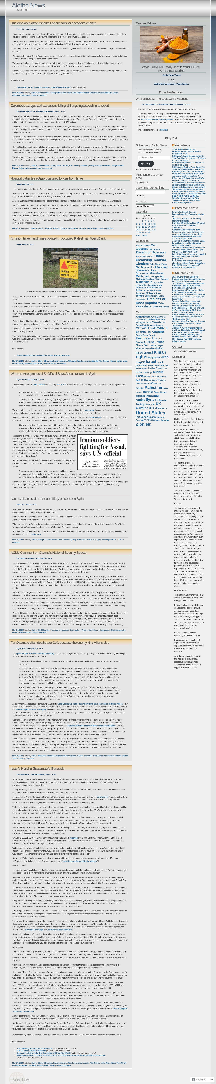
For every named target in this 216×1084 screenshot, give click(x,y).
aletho (34, 93)
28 (140, 233)
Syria (99, 540)
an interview (102, 797)
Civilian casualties (84, 756)
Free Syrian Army (84, 540)
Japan (150, 366)
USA (138, 417)
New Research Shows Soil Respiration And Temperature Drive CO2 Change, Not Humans (188, 290)
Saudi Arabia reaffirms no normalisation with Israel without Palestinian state (186, 151)
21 (140, 230)
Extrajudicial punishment (99, 166)
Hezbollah (157, 348)
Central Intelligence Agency (149, 325)
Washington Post (109, 540)
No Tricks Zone (184, 272)
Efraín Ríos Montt (118, 1063)
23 (146, 230)
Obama (15, 632)
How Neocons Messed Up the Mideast (80, 861)
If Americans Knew (186, 208)
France (159, 341)
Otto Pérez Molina (35, 1065)
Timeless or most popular (88, 361)
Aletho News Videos (172, 75)
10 (149, 224)
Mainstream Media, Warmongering (62, 540)
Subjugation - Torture (59, 166)
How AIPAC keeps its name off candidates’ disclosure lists (186, 266)
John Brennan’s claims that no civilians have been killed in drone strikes (90, 704)
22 (143, 230)
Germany (150, 345)
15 (143, 227)
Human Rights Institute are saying (31, 710)
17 (149, 227)
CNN (152, 329)
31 (149, 233)
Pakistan (140, 388)
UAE (153, 404)
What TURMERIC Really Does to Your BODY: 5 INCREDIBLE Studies (171, 68)
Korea (145, 369)
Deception (42, 540)
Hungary (152, 357)
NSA (148, 383)
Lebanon (141, 372)
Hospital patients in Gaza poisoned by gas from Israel (47, 178)
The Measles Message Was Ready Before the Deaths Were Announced (188, 190)
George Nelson (117, 166)
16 (146, 227)
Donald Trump (142, 335)
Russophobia (154, 285)
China (140, 328)
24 (149, 230)
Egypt (152, 335)
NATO (140, 380)
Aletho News (28, 5)
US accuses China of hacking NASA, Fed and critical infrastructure (188, 179)
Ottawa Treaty (18, 364)
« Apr (138, 235)
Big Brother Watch (81, 93)
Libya (149, 372)
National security (118, 630)
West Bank (37, 364)
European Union (149, 338)
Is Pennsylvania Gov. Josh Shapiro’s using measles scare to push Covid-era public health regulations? (188, 173)
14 (140, 227)
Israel (95, 228)
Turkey (140, 404)
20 (137, 230)
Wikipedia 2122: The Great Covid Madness (162, 98)
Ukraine (142, 408)
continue (164, 130)
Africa (154, 316)
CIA (146, 328)
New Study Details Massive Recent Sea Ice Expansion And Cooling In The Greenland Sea (188, 316)
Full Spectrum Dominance (61, 93)
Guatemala (16, 1065)
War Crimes (74, 166)
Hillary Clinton (144, 352)
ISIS (143, 362)
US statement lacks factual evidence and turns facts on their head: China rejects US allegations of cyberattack (189, 185)
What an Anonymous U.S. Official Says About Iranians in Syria (53, 374)
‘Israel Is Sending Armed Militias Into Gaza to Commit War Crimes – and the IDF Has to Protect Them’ (188, 249)
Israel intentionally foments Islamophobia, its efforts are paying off (188, 214)
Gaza (89, 228)
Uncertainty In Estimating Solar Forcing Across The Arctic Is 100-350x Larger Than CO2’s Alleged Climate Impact (187, 337)
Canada (156, 322)
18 (152, 227)
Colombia (84, 166)
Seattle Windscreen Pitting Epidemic (157, 119)
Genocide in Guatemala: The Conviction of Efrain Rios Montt (44, 1053)
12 (154, 224)
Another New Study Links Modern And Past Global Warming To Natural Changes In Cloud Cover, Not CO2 (188, 330)
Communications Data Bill (101, 93)
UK (158, 404)
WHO (158, 420)
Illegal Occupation (146, 271)
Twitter (148, 404)
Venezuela (147, 416)
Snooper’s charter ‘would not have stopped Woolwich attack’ (44, 87)
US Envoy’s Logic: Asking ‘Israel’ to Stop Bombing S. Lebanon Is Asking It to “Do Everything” (189, 158)
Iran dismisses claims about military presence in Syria (47, 499)
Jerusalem (158, 365)
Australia (146, 319)
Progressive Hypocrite (59, 630)
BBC (153, 319)
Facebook (140, 342)
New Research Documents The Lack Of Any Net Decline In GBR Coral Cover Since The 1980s (188, 310)
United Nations (158, 408)
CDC (164, 322)
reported (74, 838)
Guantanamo (104, 630)
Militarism (72, 361)
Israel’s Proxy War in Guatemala (31, 1051)
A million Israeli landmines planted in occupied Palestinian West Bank (58, 238)
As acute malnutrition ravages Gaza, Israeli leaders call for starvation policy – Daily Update (188, 243)
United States (25, 632)
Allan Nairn (106, 1063)
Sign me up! (146, 164)
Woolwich (26, 95)
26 (154, 230)
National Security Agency (154, 376)
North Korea (141, 384)
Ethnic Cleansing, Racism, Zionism (52, 228)
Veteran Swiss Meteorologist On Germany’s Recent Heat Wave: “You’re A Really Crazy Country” (186, 303)
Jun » (144, 235)
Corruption (155, 249)
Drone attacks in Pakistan (103, 756)
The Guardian (161, 400)
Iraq (138, 362)
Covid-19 (160, 328)
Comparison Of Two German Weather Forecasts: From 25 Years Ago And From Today (189, 297)
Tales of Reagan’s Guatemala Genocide (34, 1049)
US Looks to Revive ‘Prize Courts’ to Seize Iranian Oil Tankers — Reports (188, 168)
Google (160, 346)
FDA (152, 342)
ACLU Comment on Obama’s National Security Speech (49, 553)
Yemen (164, 420)
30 (146, 233)
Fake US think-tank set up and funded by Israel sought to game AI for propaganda (189, 256)
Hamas (140, 348)
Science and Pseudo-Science (149, 289)
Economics (159, 252)
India (159, 357)
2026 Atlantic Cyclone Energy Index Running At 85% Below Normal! (188, 284)
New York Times (155, 380)
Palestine (28, 364)
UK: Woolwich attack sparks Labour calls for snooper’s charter (53, 23)
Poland (165, 388)
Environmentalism (144, 256)
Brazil (149, 322)
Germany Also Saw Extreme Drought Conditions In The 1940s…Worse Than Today (188, 323)
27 (137, 233)
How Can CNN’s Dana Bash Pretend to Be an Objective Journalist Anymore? (188, 225)
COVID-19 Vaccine (150, 332)
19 (154, 227)
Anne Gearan (39, 385)
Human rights (18, 168)
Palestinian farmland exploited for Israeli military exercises (43, 355)
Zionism (46, 364)
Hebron (148, 349)
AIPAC (160, 317)
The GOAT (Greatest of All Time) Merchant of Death (186, 220)
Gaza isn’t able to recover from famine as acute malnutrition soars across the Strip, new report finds (188, 232)
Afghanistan (143, 316)
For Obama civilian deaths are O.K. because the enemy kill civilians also (60, 643)
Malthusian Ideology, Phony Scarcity (152, 279)
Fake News (155, 264)
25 (152, 230)
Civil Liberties (43, 93)
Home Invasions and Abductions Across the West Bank (186, 237)
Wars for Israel (161, 306)
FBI (148, 342)
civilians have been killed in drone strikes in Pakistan (91, 726)
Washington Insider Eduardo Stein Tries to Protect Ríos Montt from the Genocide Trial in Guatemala (61, 1055)
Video (161, 303)
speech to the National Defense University (35, 654)
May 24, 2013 (17, 93)
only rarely (89, 410)
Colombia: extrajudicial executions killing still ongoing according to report (60, 106)
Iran (94, 540)
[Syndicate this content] (173, 145)
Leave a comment (39, 95)
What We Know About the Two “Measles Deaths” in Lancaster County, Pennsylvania (186, 200)
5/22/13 (60, 385)
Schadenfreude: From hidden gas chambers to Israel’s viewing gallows (188, 262)
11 (152, 224)
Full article (36, 534)
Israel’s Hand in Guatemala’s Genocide (37, 769)
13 (137, 227)
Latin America (30, 168)
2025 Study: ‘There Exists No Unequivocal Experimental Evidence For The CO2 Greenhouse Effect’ (188, 279)
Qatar (138, 392)
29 (143, 233)
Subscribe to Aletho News (151, 145)
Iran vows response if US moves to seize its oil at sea (188, 164)
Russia (147, 392)
